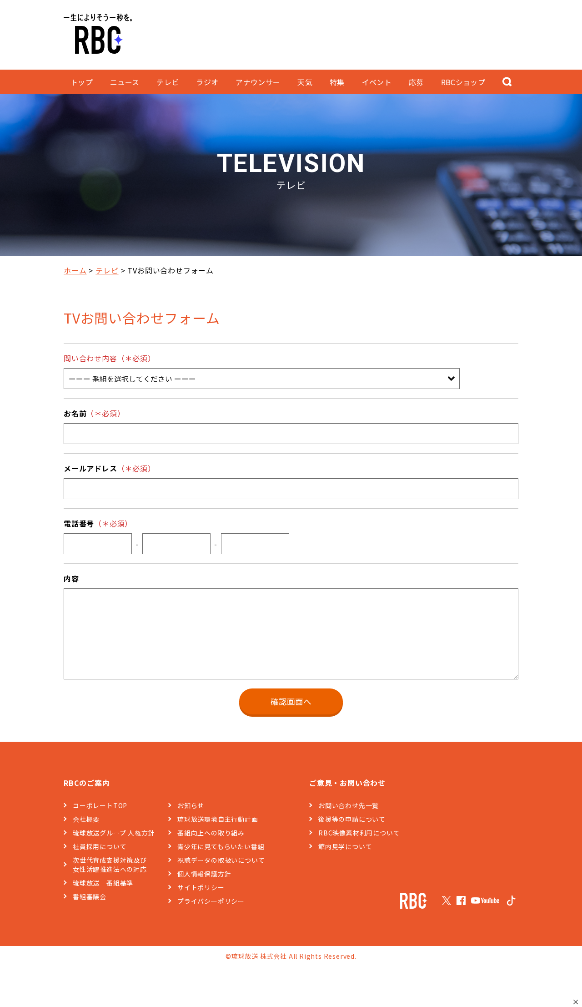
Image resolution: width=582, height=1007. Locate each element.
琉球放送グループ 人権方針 (114, 832)
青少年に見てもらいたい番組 (220, 846)
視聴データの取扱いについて (221, 860)
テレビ (106, 270)
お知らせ (190, 805)
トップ (81, 81)
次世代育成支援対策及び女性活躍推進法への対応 (110, 864)
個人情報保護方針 (204, 873)
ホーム (75, 270)
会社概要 (86, 819)
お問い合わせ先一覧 (348, 805)
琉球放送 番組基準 (103, 882)
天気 (304, 81)
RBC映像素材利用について (359, 832)
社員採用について (99, 846)
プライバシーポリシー (211, 901)
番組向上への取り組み (211, 832)
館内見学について (345, 846)
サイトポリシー (201, 887)
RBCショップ (463, 81)
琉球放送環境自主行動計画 (217, 819)
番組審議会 (89, 896)
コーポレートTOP (100, 805)
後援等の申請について (352, 819)
